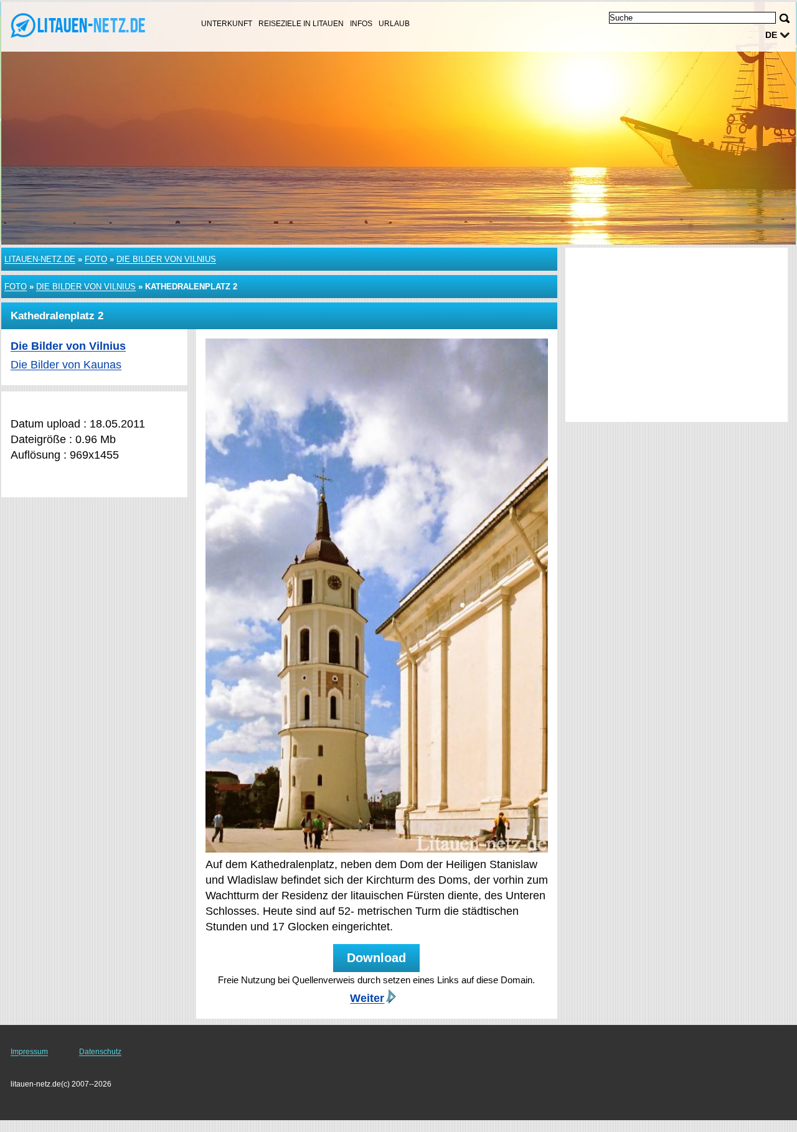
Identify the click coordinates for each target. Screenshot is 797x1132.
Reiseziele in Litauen (301, 23)
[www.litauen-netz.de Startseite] (87, 25)
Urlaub (394, 23)
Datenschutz (100, 1051)
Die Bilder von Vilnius (166, 259)
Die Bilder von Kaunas (66, 364)
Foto (96, 259)
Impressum (29, 1051)
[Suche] (785, 18)
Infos (361, 23)
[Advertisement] (676, 335)
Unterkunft (226, 23)
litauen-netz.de (39, 259)
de (771, 35)
